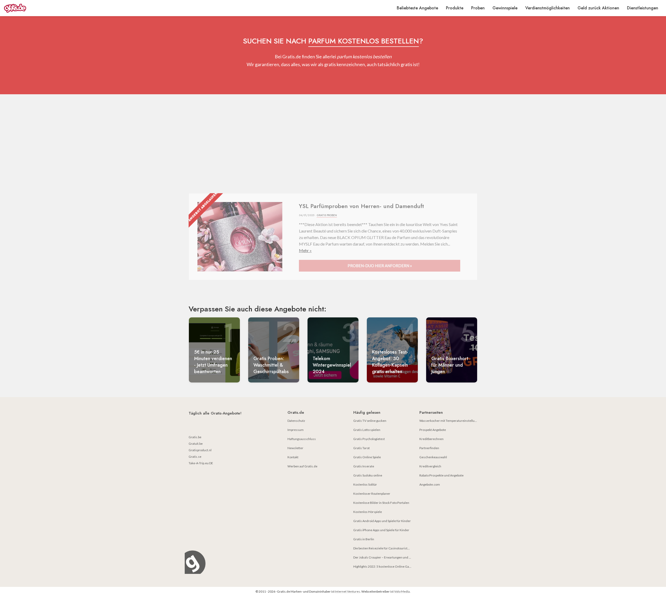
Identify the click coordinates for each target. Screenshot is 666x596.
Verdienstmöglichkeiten (547, 8)
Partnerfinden (429, 448)
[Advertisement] (333, 143)
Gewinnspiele (504, 8)
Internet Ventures (347, 591)
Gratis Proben (327, 215)
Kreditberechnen (431, 439)
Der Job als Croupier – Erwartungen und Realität (386, 557)
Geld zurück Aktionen (598, 8)
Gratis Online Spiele (367, 457)
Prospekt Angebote (432, 430)
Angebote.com (429, 484)
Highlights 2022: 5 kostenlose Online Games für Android (392, 566)
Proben (478, 8)
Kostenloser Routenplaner (371, 493)
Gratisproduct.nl (200, 450)
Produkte (454, 8)
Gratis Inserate (363, 466)
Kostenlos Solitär (365, 484)
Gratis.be (195, 437)
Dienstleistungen (642, 8)
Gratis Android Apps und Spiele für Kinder (382, 521)
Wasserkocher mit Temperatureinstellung (448, 421)
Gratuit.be (196, 444)
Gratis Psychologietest (369, 439)
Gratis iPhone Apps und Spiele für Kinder (381, 530)
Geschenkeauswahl (433, 457)
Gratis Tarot (361, 448)
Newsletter (295, 448)
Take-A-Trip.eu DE (201, 463)
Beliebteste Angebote (417, 8)
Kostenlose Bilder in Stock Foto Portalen (381, 503)
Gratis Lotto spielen (366, 430)
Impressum (295, 430)
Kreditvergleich (430, 466)
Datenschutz (296, 421)
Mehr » (305, 250)
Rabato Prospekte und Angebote (441, 475)
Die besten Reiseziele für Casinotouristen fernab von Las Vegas (396, 548)
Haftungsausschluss (301, 439)
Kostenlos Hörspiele (367, 512)
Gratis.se (195, 457)
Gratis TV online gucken (369, 421)
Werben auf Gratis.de (302, 466)
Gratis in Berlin (363, 539)
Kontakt (292, 457)
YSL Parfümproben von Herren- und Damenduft (361, 206)
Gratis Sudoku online (367, 475)
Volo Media (402, 591)
